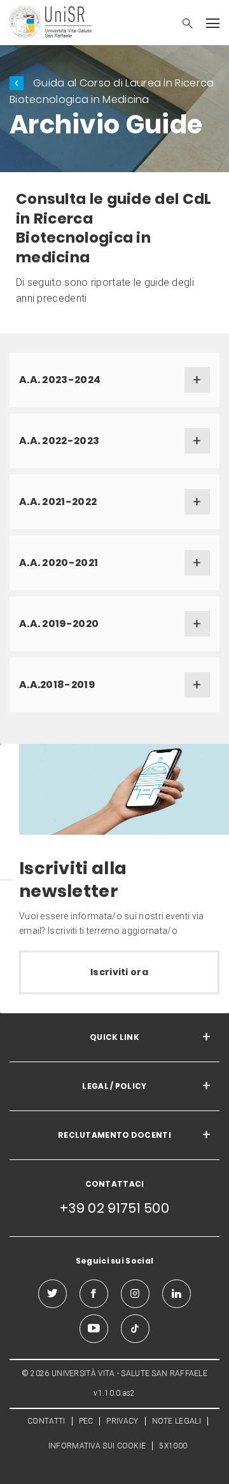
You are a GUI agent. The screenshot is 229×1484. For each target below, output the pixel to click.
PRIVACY (122, 1421)
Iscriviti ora (119, 972)
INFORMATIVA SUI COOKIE (97, 1445)
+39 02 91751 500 (114, 1208)
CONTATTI (46, 1421)
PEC (86, 1421)
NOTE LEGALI (176, 1421)
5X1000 (173, 1445)
